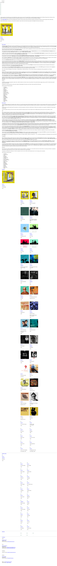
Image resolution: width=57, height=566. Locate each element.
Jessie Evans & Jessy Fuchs (8, 561)
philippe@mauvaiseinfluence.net (11, 547)
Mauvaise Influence (4, 545)
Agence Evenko (4, 556)
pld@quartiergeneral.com (10, 541)
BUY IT (3, 184)
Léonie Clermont (8, 562)
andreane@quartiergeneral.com (11, 552)
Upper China (5, 19)
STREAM (1, 38)
